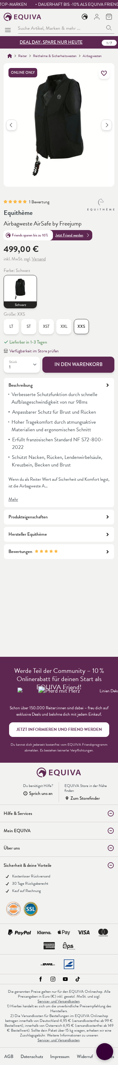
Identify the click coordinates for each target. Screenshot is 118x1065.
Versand (39, 259)
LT (11, 326)
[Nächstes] (106, 125)
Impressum (60, 1056)
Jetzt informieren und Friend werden (59, 729)
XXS (81, 326)
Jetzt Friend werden (69, 235)
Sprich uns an (41, 793)
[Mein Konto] (96, 16)
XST (46, 326)
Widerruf (85, 1056)
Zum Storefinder (85, 798)
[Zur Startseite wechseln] (22, 17)
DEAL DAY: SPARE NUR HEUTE (51, 42)
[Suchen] (109, 28)
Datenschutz (32, 1056)
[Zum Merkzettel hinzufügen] (104, 73)
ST (29, 326)
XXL (64, 326)
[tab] (59, 442)
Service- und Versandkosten (59, 1001)
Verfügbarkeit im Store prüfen (34, 351)
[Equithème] (100, 205)
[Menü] (9, 28)
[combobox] (61, 28)
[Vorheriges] (11, 125)
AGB (8, 1056)
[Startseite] (9, 55)
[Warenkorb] (108, 16)
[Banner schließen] (110, 42)
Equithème (18, 212)
